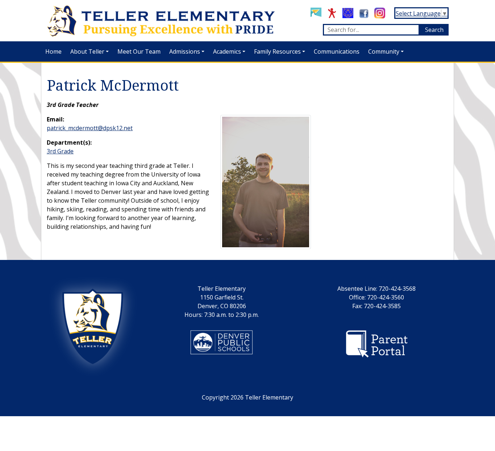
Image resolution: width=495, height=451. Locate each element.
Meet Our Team (139, 51)
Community (383, 51)
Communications (336, 51)
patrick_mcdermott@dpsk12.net (90, 128)
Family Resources (277, 51)
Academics (227, 51)
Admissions (184, 51)
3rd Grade (60, 151)
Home (53, 51)
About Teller (87, 51)
